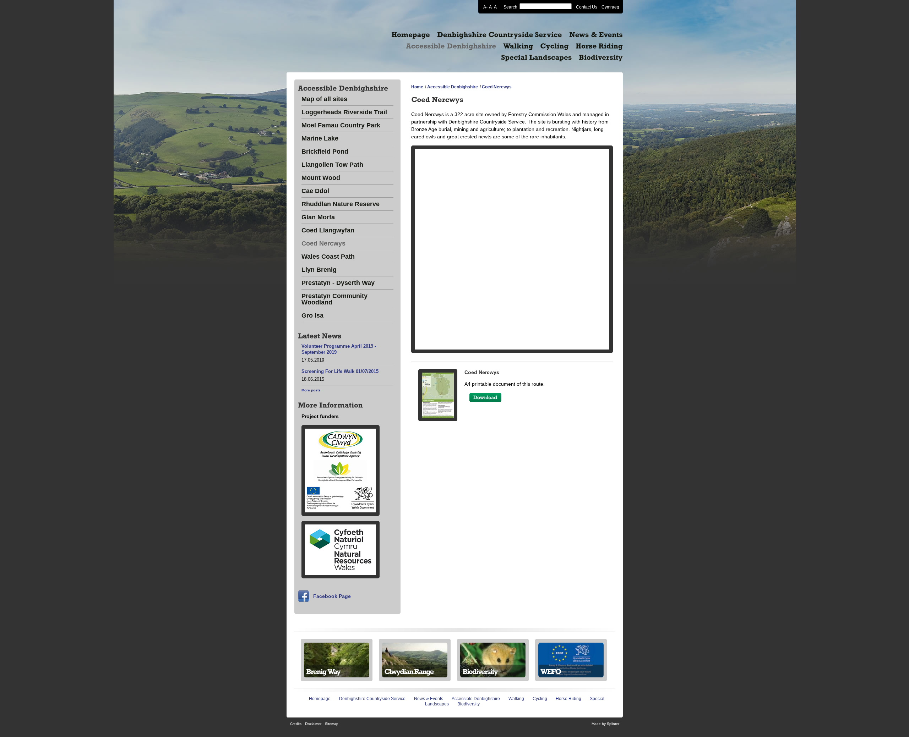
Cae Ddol (315, 191)
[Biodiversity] (601, 57)
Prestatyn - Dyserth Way (338, 283)
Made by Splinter (605, 724)
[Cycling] (554, 46)
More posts (311, 390)
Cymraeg (610, 7)
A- (485, 7)
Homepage (320, 698)
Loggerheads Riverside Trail (344, 112)
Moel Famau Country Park (340, 125)
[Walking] (518, 46)
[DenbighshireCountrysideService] (499, 34)
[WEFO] (571, 671)
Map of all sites (324, 99)
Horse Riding (568, 698)
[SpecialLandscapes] (536, 57)
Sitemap (331, 724)
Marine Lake (319, 138)
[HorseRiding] (599, 46)
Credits (295, 724)
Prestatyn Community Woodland (334, 299)
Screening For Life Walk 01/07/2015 (340, 371)
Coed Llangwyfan (327, 230)
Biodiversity (468, 704)
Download (485, 397)
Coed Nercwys (323, 243)
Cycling (540, 698)
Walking (516, 698)
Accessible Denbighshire (452, 86)
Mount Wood (320, 178)
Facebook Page (332, 596)
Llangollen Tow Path (332, 164)
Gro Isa (312, 315)
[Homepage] (410, 34)
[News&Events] (596, 34)
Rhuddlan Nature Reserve (340, 204)
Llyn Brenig (319, 269)
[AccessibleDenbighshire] (451, 46)
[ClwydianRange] (414, 671)
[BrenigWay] (336, 671)
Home (417, 86)
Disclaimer (313, 724)
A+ (496, 7)
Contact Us (586, 7)
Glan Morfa (318, 217)
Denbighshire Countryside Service (372, 698)
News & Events (428, 698)
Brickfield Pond (324, 151)
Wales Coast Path (328, 256)
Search (510, 7)
